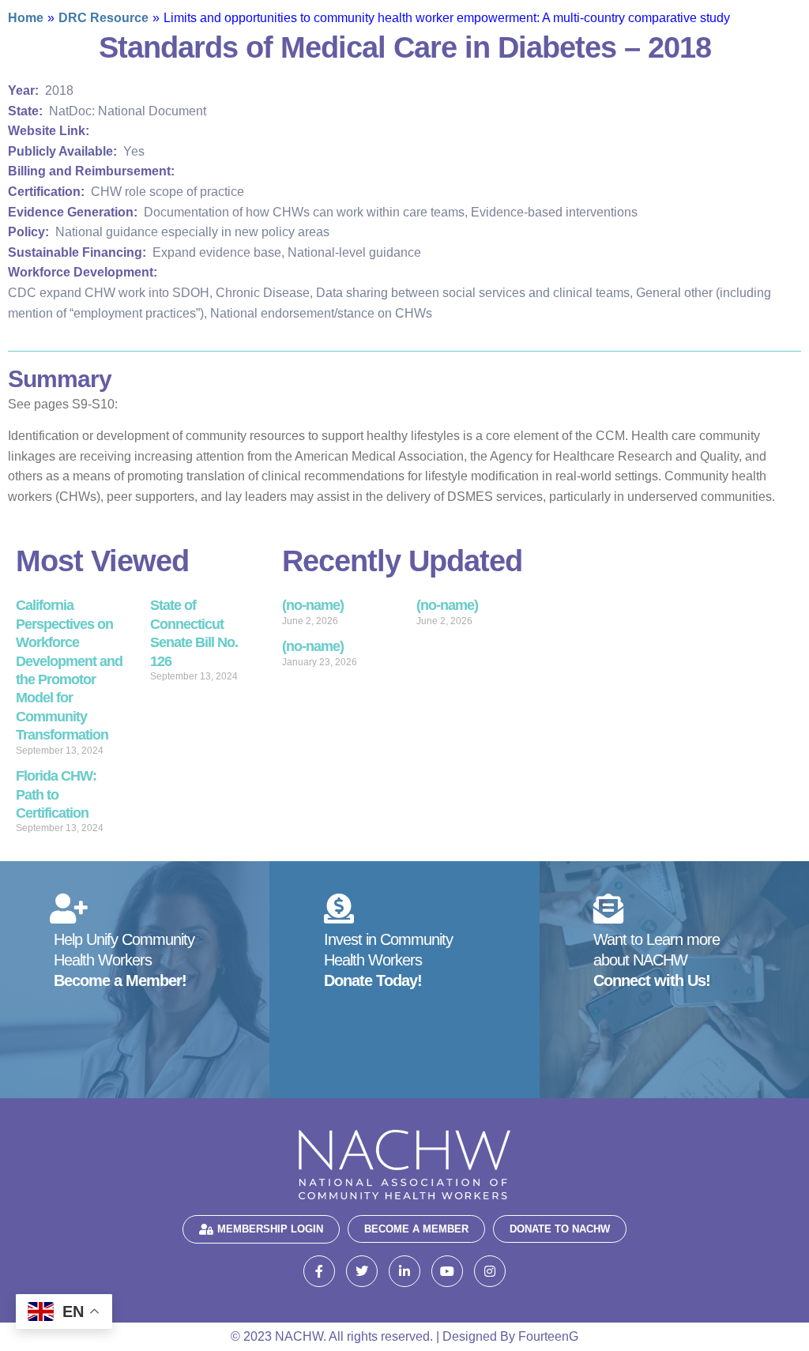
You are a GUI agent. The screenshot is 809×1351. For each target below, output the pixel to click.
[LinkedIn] (404, 1271)
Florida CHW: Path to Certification (56, 794)
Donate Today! (373, 980)
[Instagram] (490, 1271)
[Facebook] (319, 1271)
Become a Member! (120, 980)
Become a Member (416, 1229)
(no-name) (313, 605)
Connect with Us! (651, 980)
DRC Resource (103, 17)
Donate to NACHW (560, 1229)
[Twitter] (362, 1271)
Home (25, 17)
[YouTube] (447, 1271)
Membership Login (270, 1229)
